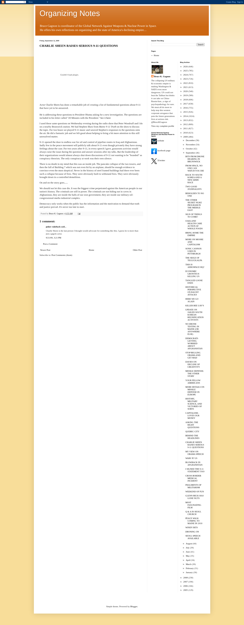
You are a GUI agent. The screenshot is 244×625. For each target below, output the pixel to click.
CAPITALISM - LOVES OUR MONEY (192, 415)
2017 (185, 104)
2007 (185, 582)
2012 (185, 124)
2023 (185, 79)
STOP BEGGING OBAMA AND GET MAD (193, 355)
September (191, 153)
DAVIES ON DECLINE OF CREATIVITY (192, 364)
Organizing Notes (70, 13)
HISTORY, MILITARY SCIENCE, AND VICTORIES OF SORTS (193, 404)
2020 (185, 91)
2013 (185, 120)
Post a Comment (50, 244)
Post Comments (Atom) (62, 255)
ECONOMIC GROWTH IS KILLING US (192, 273)
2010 (185, 133)
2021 (185, 87)
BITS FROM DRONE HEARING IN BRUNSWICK (194, 159)
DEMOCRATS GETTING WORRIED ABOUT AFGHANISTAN (193, 343)
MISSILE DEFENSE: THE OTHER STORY (194, 373)
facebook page (163, 150)
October (189, 149)
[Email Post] (79, 214)
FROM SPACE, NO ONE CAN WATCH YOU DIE (194, 168)
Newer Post (45, 250)
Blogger (133, 606)
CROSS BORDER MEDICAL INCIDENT (193, 478)
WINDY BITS (191, 527)
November (191, 144)
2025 (185, 71)
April (188, 560)
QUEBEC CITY (192, 431)
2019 (185, 95)
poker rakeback (53, 227)
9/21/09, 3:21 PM (53, 238)
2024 (185, 75)
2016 (185, 108)
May (188, 556)
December (190, 140)
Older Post (137, 250)
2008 (185, 578)
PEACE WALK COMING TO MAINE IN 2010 (193, 521)
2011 (185, 128)
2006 (185, 586)
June (188, 552)
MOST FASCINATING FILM (193, 505)
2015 (185, 112)
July (188, 548)
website (160, 141)
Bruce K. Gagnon (162, 76)
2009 (185, 137)
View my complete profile (162, 126)
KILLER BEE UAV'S (194, 305)
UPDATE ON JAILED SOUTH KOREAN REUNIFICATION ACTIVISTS (194, 315)
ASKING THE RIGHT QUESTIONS (192, 425)
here (108, 118)
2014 (185, 116)
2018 (185, 100)
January (189, 572)
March (189, 564)
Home (91, 250)
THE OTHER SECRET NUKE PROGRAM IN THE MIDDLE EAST (193, 205)
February (190, 568)
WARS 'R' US (191, 458)
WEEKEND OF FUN (194, 491)
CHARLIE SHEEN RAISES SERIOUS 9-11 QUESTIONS (79, 45)
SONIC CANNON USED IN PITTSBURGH (193, 251)
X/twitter (161, 160)
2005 (185, 590)
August (189, 543)
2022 (185, 83)
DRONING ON (192, 532)
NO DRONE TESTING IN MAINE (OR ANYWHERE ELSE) (192, 329)
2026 (185, 66)
